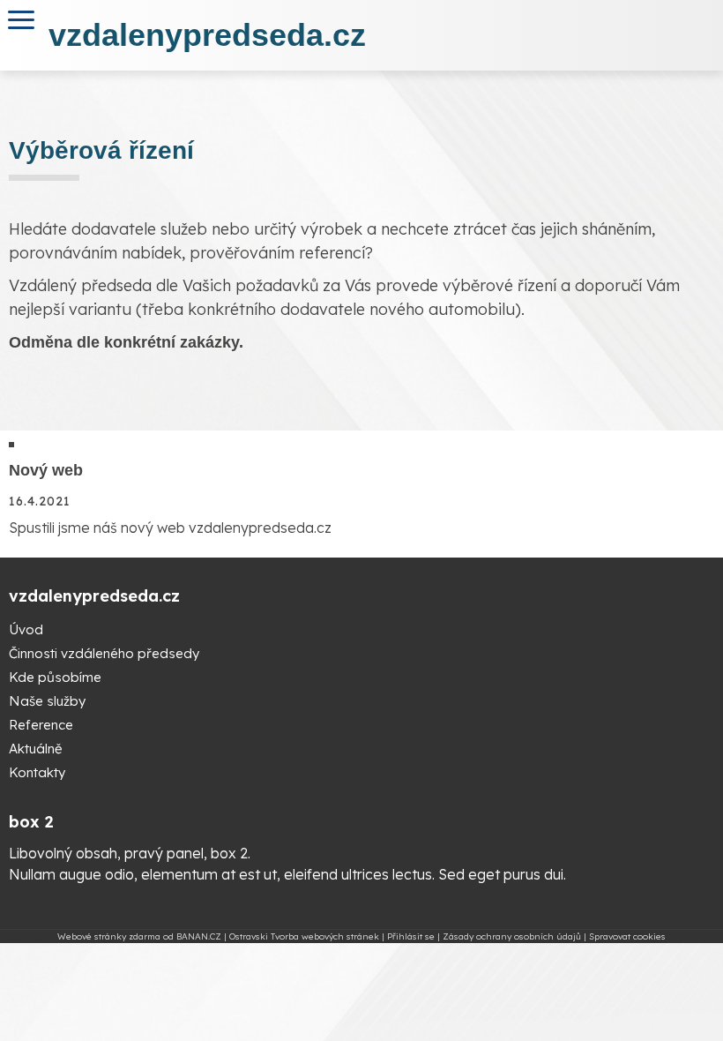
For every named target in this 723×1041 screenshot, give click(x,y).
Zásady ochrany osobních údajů (512, 936)
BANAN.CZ (198, 936)
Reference (41, 724)
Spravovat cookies (627, 936)
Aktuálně (35, 748)
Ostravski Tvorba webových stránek (304, 936)
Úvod (26, 629)
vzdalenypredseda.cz (207, 35)
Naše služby (47, 701)
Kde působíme (55, 677)
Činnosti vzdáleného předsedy (104, 653)
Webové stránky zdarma (108, 936)
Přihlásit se (411, 936)
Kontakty (37, 772)
